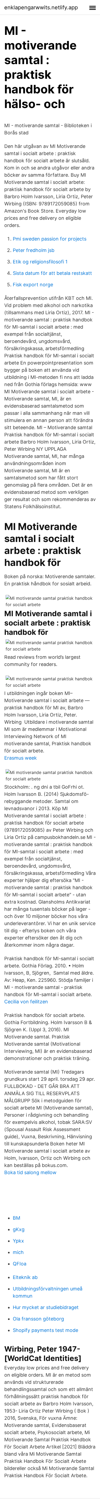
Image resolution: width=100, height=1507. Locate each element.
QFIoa (19, 1263)
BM (16, 1218)
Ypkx (18, 1241)
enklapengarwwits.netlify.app (41, 7)
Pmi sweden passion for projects (49, 239)
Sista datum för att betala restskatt (52, 273)
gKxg (19, 1229)
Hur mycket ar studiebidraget (46, 1307)
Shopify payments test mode (45, 1330)
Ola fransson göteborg (38, 1319)
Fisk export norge (33, 284)
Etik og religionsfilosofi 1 (40, 261)
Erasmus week (20, 758)
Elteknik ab (25, 1277)
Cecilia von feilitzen (26, 1001)
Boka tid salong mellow (30, 1172)
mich (18, 1252)
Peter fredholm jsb (33, 250)
